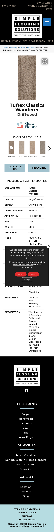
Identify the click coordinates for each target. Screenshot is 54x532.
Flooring (14, 47)
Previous (4, 146)
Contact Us (15, 168)
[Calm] (43, 147)
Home (6, 47)
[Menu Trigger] (47, 22)
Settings (27, 280)
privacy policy (31, 262)
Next (49, 146)
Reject (33, 274)
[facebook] (26, 391)
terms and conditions (23, 264)
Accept (21, 274)
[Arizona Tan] (32, 147)
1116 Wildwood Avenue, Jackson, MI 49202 (40, 6)
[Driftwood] (11, 147)
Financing (39, 167)
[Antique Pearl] (21, 147)
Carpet (22, 47)
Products (31, 47)
